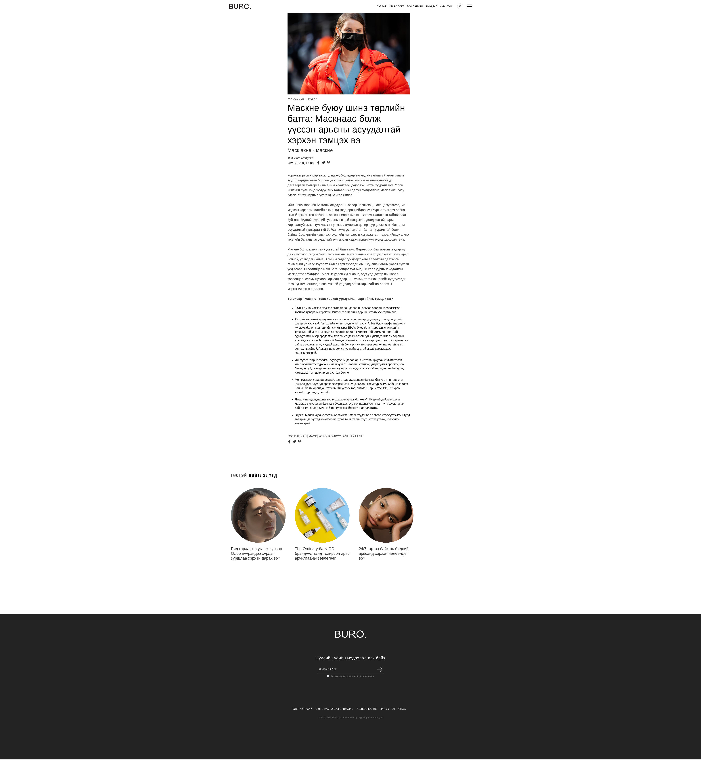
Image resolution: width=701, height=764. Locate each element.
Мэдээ (312, 99)
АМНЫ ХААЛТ (353, 436)
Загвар (381, 6)
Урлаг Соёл (397, 6)
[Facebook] (319, 163)
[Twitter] (324, 163)
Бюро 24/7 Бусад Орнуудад (334, 709)
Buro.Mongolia (303, 157)
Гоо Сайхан (415, 6)
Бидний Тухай (302, 709)
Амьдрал (431, 6)
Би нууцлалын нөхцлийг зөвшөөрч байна (352, 676)
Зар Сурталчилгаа (393, 709)
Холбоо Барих (367, 709)
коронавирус (330, 436)
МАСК (313, 436)
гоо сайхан (297, 436)
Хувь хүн (446, 6)
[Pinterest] (329, 163)
